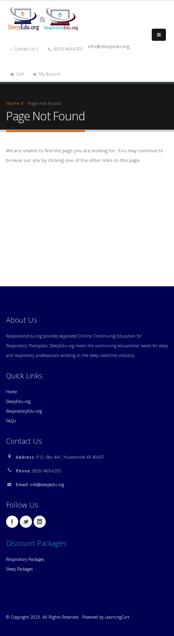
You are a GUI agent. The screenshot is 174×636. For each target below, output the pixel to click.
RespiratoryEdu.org (24, 411)
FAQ (10, 421)
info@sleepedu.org (47, 484)
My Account (50, 74)
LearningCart (117, 617)
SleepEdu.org (18, 401)
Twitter (26, 522)
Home (12, 103)
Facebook (12, 522)
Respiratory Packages (25, 559)
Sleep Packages (19, 569)
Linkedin (40, 522)
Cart (20, 74)
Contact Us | (26, 49)
